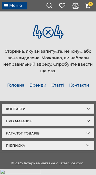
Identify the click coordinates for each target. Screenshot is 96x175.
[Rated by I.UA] (48, 172)
